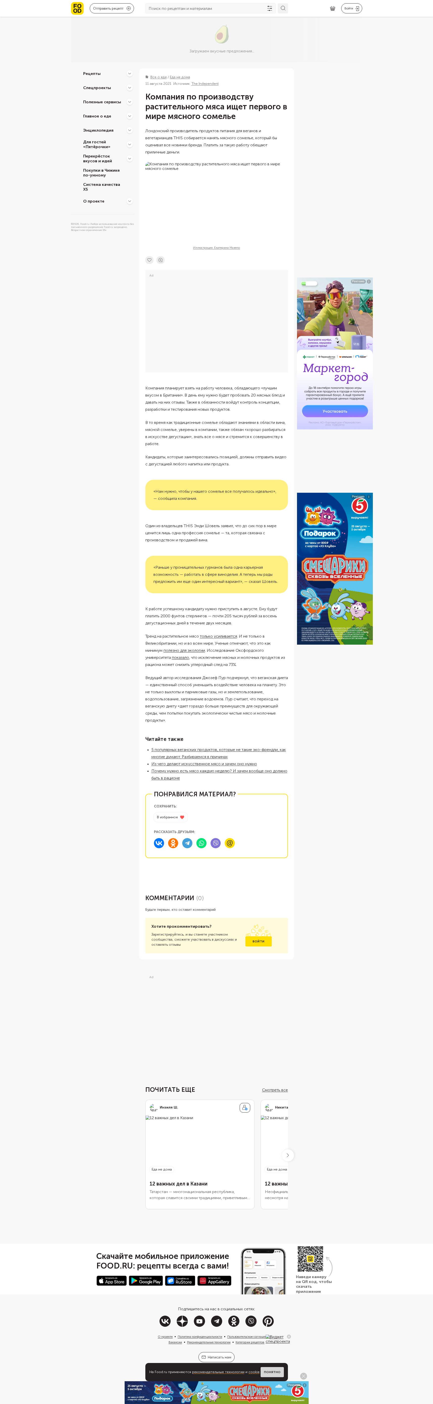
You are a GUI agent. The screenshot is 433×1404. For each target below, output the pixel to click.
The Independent (205, 84)
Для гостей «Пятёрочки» (96, 144)
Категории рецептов (250, 1342)
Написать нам (219, 1357)
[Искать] (283, 8)
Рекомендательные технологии (209, 1342)
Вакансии (175, 1342)
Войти (258, 941)
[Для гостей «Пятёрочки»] (130, 144)
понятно (272, 1372)
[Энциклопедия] (130, 130)
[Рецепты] (130, 73)
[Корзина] (332, 8)
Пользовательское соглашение (248, 1336)
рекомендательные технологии (218, 1372)
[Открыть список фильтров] (270, 8)
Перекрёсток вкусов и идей (97, 158)
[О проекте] (130, 201)
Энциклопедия (98, 130)
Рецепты (92, 73)
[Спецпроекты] (130, 88)
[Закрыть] (289, 1337)
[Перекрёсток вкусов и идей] (130, 158)
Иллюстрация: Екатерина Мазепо (216, 247)
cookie (254, 1372)
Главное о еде (97, 115)
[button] (288, 1155)
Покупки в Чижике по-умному (101, 172)
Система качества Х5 (101, 187)
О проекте (93, 201)
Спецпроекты (97, 87)
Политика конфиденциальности (200, 1336)
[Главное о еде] (130, 116)
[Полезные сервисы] (130, 102)
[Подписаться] (245, 1108)
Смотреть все (275, 1089)
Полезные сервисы (102, 101)
